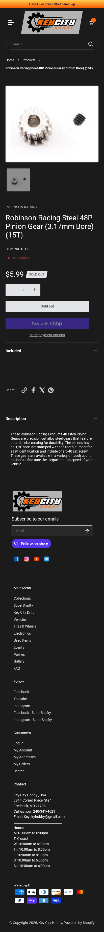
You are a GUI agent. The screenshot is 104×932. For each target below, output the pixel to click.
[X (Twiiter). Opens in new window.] (42, 390)
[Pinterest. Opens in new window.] (51, 390)
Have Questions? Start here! (49, 4)
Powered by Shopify (79, 923)
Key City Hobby (50, 923)
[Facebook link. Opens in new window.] (17, 559)
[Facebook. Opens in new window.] (33, 390)
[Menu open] (12, 22)
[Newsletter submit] (86, 530)
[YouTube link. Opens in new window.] (37, 559)
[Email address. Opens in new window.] (47, 559)
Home (10, 60)
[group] (18, 179)
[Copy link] (24, 390)
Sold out (47, 306)
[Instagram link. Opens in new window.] (27, 559)
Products (29, 60)
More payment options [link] (47, 335)
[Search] (90, 44)
